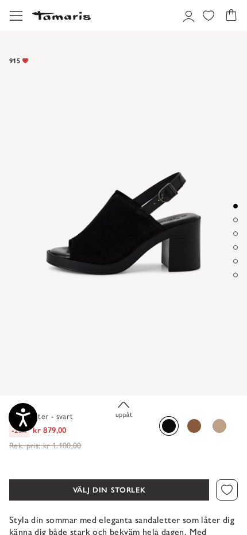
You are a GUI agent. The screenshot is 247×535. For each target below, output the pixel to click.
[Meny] (16, 15)
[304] (194, 425)
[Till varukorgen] (230, 15)
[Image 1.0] (235, 206)
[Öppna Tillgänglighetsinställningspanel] (23, 417)
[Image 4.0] (235, 247)
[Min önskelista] (208, 15)
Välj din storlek (109, 490)
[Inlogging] (187, 15)
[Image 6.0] (235, 275)
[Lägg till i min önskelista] (227, 490)
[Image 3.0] (235, 233)
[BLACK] (168, 425)
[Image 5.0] (235, 261)
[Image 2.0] (235, 219)
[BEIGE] (219, 425)
